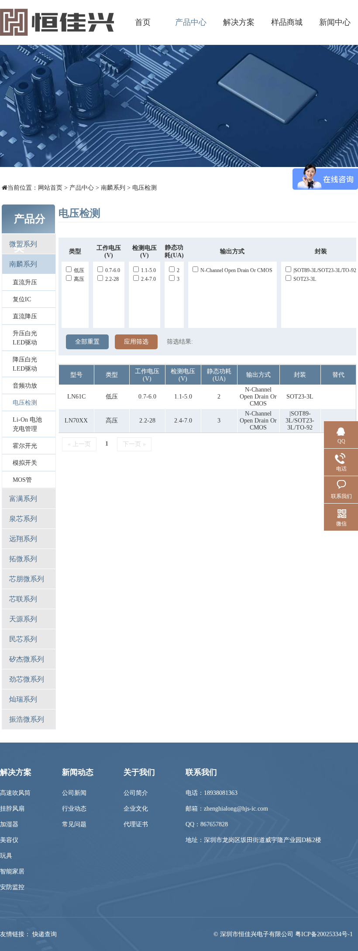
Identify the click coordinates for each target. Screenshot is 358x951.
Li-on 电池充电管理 (27, 424)
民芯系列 (23, 639)
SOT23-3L (304, 279)
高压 (79, 279)
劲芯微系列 (26, 679)
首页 (143, 22)
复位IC (22, 299)
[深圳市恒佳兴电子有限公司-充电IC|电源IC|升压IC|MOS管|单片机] (57, 22)
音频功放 (25, 385)
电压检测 (144, 187)
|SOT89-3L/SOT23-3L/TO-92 (324, 270)
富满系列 (23, 498)
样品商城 (287, 22)
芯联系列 (23, 599)
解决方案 (239, 22)
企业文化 (136, 808)
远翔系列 (23, 538)
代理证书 (136, 824)
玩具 (6, 855)
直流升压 (25, 282)
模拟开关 (25, 463)
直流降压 (25, 316)
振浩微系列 (26, 719)
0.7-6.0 (112, 270)
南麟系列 (113, 187)
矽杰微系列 (26, 659)
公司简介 (136, 793)
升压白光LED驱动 (25, 338)
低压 (79, 270)
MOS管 (22, 480)
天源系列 (23, 619)
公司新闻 (74, 793)
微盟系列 (23, 244)
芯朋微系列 (26, 579)
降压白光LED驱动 (25, 364)
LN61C (76, 396)
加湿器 (9, 824)
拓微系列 (23, 558)
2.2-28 (112, 279)
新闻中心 (335, 22)
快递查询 (44, 934)
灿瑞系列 (23, 699)
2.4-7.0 (148, 279)
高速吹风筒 (15, 793)
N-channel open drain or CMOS (236, 270)
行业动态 (74, 808)
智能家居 (12, 871)
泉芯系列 (23, 518)
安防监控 (12, 887)
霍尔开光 (25, 446)
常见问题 (74, 824)
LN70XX (76, 420)
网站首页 (50, 187)
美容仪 (9, 840)
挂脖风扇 (12, 808)
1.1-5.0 (148, 270)
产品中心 (191, 22)
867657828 (214, 824)
